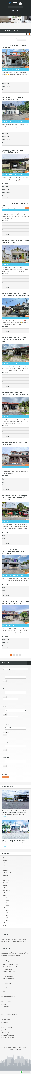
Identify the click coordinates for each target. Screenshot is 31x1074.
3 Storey (7, 920)
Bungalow (6, 887)
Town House (7, 922)
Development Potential (9, 872)
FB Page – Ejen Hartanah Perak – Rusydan (11, 966)
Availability (5, 742)
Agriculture (6, 870)
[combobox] (21, 40)
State (4, 688)
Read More (21, 814)
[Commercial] (15, 727)
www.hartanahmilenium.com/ (9, 971)
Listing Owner (6, 757)
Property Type (6, 724)
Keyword (5, 666)
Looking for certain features (8, 780)
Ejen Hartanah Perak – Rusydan (11, 1030)
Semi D (5, 895)
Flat (4, 865)
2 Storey (7, 902)
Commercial (5, 857)
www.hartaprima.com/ (7, 973)
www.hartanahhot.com (7, 980)
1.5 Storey (8, 900)
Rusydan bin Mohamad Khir (7, 1027)
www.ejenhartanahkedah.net (9, 978)
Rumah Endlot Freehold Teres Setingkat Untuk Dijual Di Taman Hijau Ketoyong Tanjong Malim (14, 497)
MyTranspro (18, 1049)
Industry (6, 875)
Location (5, 706)
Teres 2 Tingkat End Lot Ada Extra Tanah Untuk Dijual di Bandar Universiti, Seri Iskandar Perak (14, 551)
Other (5, 877)
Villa (5, 925)
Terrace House (7, 907)
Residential (5, 882)
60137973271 (16, 10)
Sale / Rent (5, 673)
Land (4, 867)
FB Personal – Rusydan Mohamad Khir (10, 964)
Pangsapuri (6, 892)
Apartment (6, 885)
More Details (5, 80)
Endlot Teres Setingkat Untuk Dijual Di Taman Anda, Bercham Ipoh (13, 151)
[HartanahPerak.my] (15, 3)
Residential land (7, 880)
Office (5, 860)
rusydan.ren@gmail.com (9, 1035)
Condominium (7, 890)
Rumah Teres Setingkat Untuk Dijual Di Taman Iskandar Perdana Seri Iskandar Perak (14, 339)
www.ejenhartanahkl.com (8, 976)
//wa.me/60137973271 (13, 1034)
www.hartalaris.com (7, 983)
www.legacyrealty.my (7, 969)
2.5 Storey (8, 905)
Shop (5, 862)
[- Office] (15, 729)
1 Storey (7, 897)
